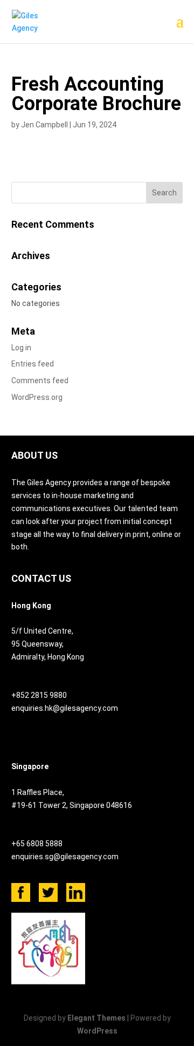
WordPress (97, 1031)
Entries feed (32, 363)
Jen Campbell (44, 124)
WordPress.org (37, 397)
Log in (21, 347)
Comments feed (39, 380)
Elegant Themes (96, 1018)
